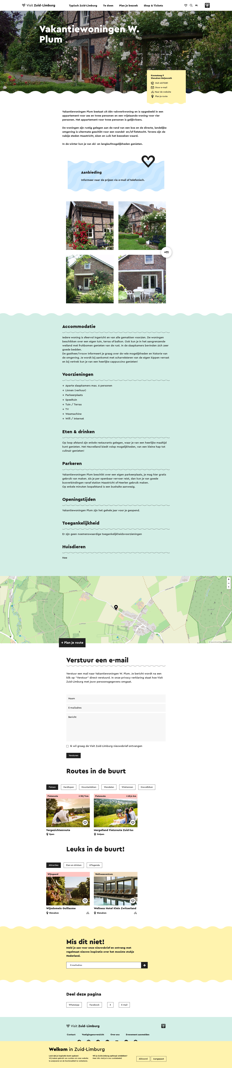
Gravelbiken (147, 787)
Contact (71, 1035)
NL (196, 5)
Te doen (108, 5)
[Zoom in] (229, 579)
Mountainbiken (88, 787)
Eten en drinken (73, 865)
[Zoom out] (229, 583)
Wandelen (109, 787)
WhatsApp (74, 1005)
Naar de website (163, 92)
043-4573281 (161, 83)
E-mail (124, 1005)
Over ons (114, 1035)
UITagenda (94, 865)
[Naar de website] (88, 913)
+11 (166, 252)
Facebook (94, 1005)
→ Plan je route (72, 642)
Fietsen (52, 787)
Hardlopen (68, 787)
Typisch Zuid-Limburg (83, 5)
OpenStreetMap (216, 642)
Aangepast (158, 1059)
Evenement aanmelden (137, 1035)
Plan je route (161, 96)
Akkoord (143, 1059)
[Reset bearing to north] (229, 587)
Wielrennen (127, 787)
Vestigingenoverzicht (93, 1035)
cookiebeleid (117, 1058)
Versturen (73, 755)
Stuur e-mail (161, 87)
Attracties (53, 865)
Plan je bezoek (128, 5)
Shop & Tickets (153, 5)
